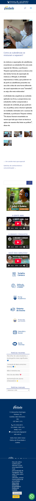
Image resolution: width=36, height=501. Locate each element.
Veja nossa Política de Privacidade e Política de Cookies (16, 486)
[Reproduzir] (9, 228)
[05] (28, 134)
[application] (18, 223)
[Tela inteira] (27, 228)
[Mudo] (24, 228)
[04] (18, 134)
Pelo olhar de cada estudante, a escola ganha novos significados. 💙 (17, 358)
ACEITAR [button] (16, 496)
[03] (8, 134)
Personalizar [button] (17, 493)
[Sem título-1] (8, 143)
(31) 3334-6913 (18, 425)
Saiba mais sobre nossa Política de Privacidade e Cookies (17, 440)
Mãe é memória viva (13, 371)
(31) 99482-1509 (16, 427)
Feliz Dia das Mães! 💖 (14, 375)
